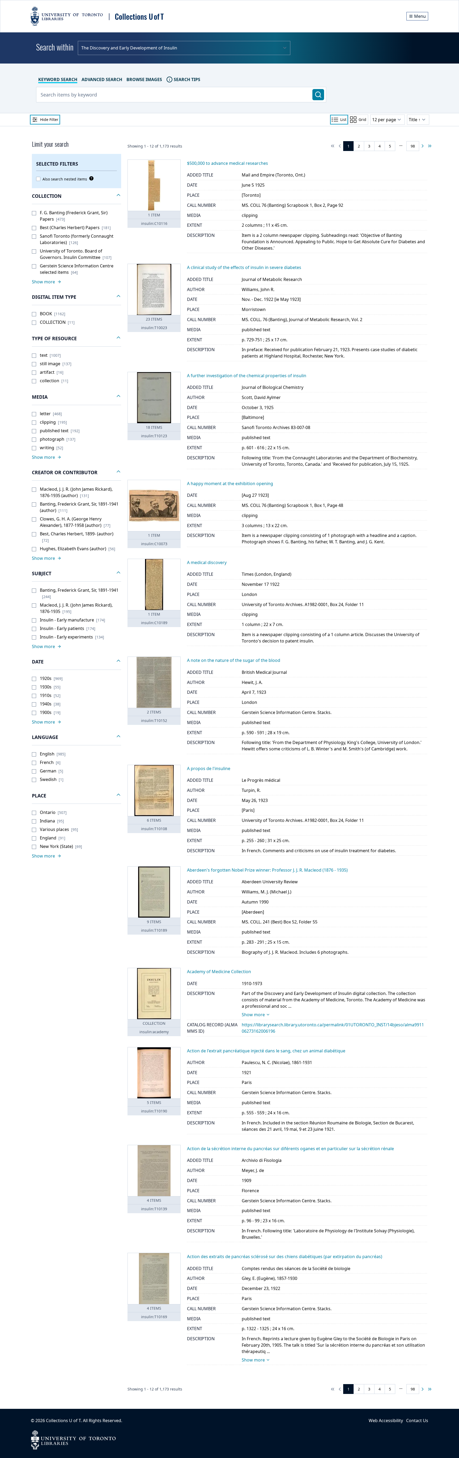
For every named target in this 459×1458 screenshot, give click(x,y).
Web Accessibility (386, 1420)
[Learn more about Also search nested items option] (90, 178)
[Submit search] (318, 94)
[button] (76, 196)
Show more (253, 1015)
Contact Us (417, 1420)
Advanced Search (102, 79)
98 (413, 146)
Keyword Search (57, 79)
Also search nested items (64, 179)
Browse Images (144, 79)
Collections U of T (63, 1420)
